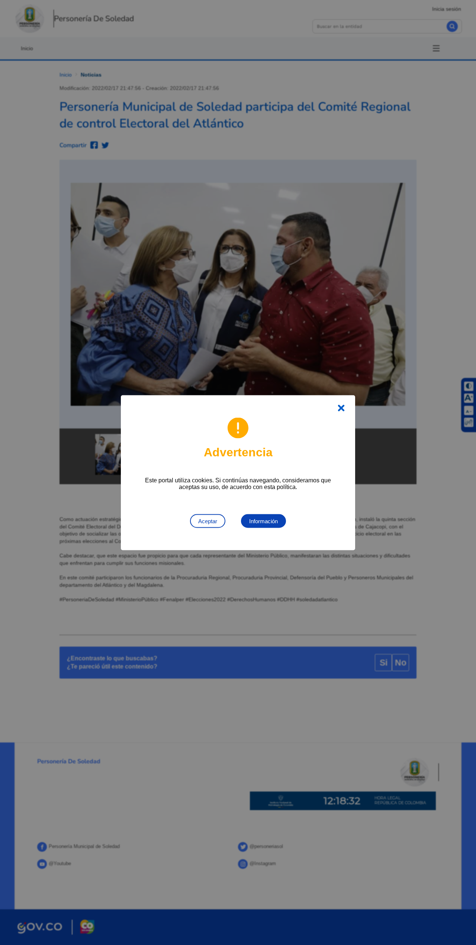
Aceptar (207, 521)
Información (263, 521)
